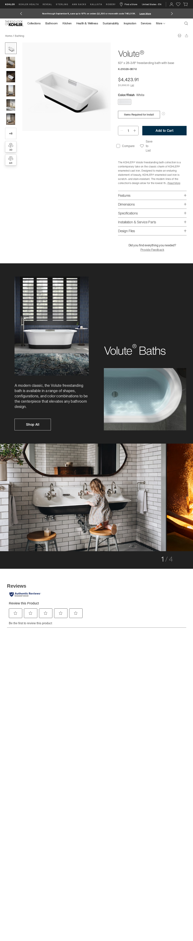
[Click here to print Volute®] (179, 35)
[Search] (186, 23)
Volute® (31, 36)
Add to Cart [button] (164, 130)
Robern (111, 4)
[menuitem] (35, 23)
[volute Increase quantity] (134, 130)
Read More (174, 183)
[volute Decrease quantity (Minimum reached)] (121, 130)
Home (8, 36)
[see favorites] (178, 4)
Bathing (19, 36)
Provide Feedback (152, 249)
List (132, 85)
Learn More (145, 13)
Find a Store (131, 4)
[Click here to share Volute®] (186, 35)
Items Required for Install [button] (139, 114)
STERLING (62, 4)
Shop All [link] (32, 424)
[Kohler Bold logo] (14, 23)
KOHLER (10, 4)
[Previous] (22, 496)
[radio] (124, 102)
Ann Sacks (79, 4)
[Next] (170, 496)
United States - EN (151, 4)
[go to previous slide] (21, 13)
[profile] (171, 4)
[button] (11, 48)
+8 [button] (10, 133)
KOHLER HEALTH (29, 4)
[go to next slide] (172, 13)
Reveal (47, 4)
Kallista (96, 4)
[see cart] (185, 4)
